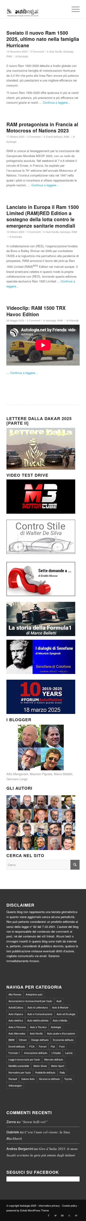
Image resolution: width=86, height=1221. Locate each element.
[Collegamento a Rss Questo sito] (69, 1215)
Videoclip (74, 320)
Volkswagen (15, 1085)
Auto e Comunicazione (39, 1014)
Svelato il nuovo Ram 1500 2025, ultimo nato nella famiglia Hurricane (42, 39)
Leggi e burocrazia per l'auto (24, 1059)
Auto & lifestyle (60, 1007)
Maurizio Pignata (41, 774)
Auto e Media (60, 1020)
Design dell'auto (40, 1040)
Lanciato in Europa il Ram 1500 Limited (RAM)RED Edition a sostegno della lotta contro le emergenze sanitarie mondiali (42, 216)
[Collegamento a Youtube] (62, 1215)
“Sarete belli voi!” (34, 1121)
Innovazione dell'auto (35, 1053)
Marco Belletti (63, 774)
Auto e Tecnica (38, 1027)
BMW (11, 1040)
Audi (58, 1001)
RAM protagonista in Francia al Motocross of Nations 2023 (42, 127)
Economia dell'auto (63, 1040)
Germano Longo (17, 779)
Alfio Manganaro (17, 774)
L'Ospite (56, 1053)
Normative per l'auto (19, 1072)
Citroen (23, 1040)
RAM (9, 56)
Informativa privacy (49, 1205)
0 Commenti (37, 51)
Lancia (68, 1053)
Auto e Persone (17, 1027)
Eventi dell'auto (54, 136)
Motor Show (40, 1066)
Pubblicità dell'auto (45, 1072)
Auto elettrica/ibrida (37, 1020)
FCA (31, 1046)
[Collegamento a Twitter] (55, 1215)
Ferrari (42, 1046)
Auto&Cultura (15, 1007)
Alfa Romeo (14, 994)
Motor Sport (57, 1066)
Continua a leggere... (56, 102)
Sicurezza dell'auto (49, 1079)
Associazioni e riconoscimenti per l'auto (30, 1001)
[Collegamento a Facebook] (48, 1215)
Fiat (53, 1046)
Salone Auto (28, 1079)
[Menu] (73, 9)
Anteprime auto (34, 994)
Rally (62, 1072)
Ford (61, 1046)
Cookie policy (69, 1205)
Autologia (68, 51)
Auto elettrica (15, 1020)
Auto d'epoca (15, 1014)
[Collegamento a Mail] (76, 1215)
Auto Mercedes (16, 1033)
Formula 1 (14, 1053)
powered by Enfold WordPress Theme (27, 1210)
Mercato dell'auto (53, 1059)
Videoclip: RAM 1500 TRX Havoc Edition (36, 310)
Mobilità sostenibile (18, 1066)
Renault (12, 1079)
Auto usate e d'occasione (61, 1033)
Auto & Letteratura (38, 1007)
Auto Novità (55, 51)
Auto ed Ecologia (66, 1014)
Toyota (68, 1079)
